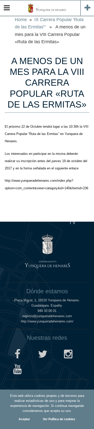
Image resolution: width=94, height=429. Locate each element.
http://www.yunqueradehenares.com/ (47, 321)
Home (21, 19)
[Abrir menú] (7, 8)
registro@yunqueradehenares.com (47, 316)
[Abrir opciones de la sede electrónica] (87, 8)
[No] (87, 409)
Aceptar (24, 419)
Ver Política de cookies (59, 419)
